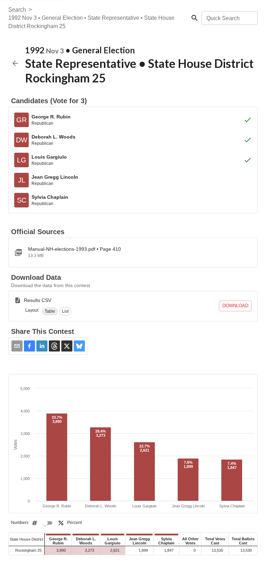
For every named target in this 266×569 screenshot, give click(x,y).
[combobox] (229, 18)
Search (17, 9)
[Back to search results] (15, 63)
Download (235, 305)
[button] (50, 311)
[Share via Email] (17, 346)
